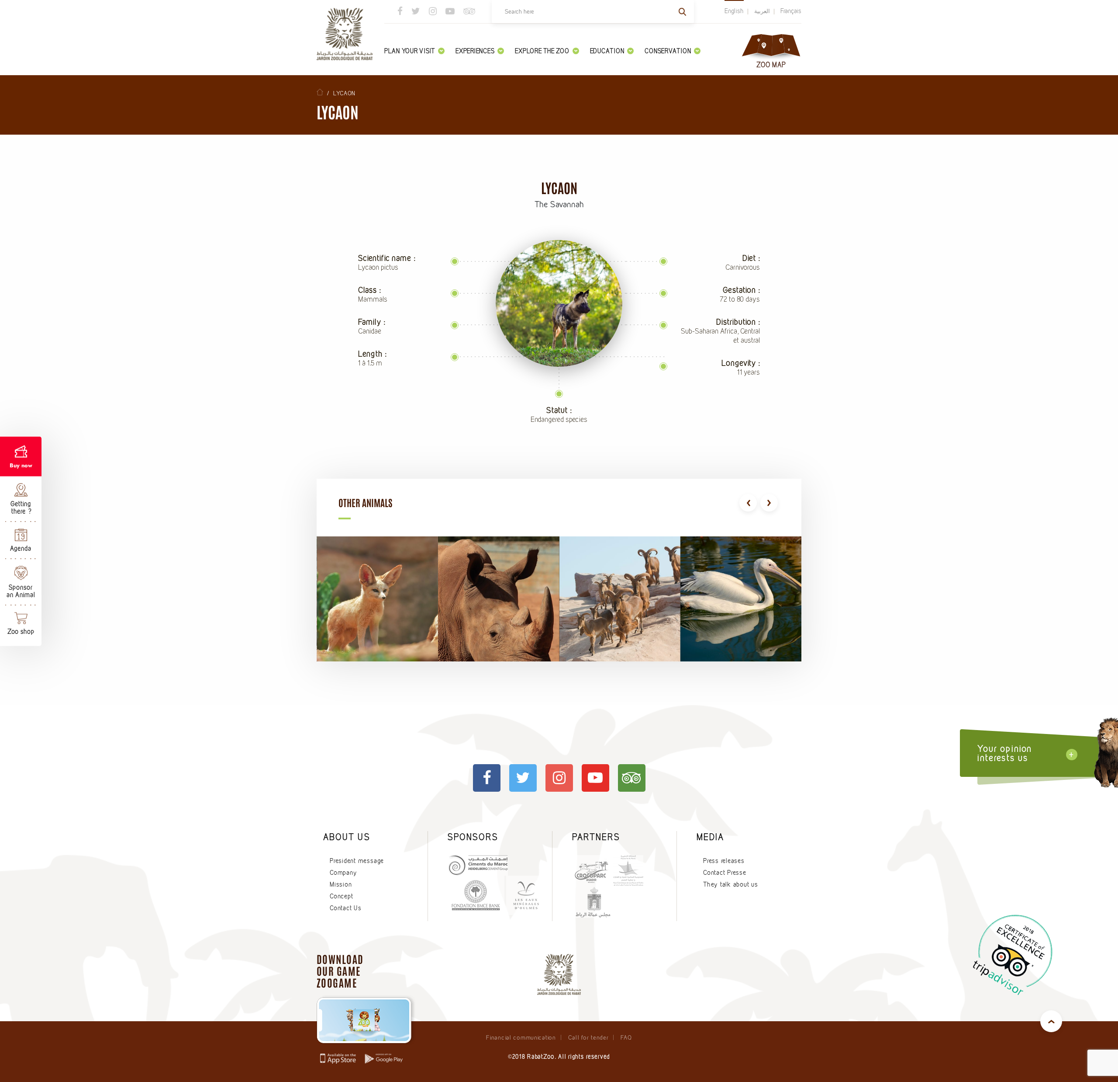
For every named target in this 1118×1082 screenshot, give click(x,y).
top (1051, 1021)
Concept (341, 896)
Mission (341, 884)
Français (790, 10)
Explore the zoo (542, 51)
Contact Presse (724, 872)
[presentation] (748, 502)
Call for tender (588, 1037)
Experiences (474, 51)
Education (607, 51)
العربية (762, 10)
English (734, 10)
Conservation (668, 51)
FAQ (626, 1037)
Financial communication (521, 1037)
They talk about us (730, 884)
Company (343, 872)
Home (320, 92)
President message (357, 860)
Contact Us (346, 908)
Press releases (724, 860)
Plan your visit (409, 51)
